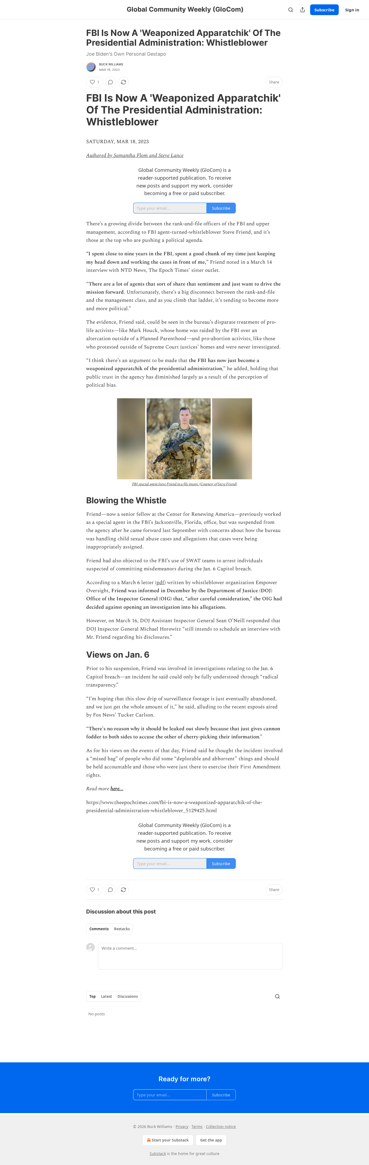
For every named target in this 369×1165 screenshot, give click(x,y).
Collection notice (221, 1126)
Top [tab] (92, 996)
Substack (158, 1153)
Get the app (211, 1140)
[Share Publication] (302, 9)
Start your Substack (170, 1140)
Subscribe (324, 9)
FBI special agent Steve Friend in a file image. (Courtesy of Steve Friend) (184, 484)
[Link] (78, 109)
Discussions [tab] (128, 996)
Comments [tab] (99, 928)
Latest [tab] (106, 996)
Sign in (352, 9)
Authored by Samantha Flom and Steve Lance (134, 155)
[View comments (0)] (110, 82)
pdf (160, 583)
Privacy (182, 1126)
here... (116, 789)
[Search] (290, 9)
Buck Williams (111, 64)
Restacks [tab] (122, 928)
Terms (197, 1126)
